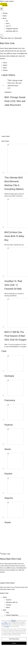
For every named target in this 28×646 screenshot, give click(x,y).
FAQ (7, 612)
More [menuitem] (4, 18)
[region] (14, 631)
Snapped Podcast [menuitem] (12, 28)
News (5, 68)
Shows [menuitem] (5, 13)
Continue (14, 643)
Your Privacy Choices (14, 638)
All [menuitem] (7, 21)
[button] (1, 8)
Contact (8, 605)
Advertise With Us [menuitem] (12, 31)
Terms (5, 622)
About (8, 607)
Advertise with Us (11, 602)
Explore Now (4, 593)
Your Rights (6, 626)
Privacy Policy (4, 623)
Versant (13, 620)
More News (5, 141)
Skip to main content (7, 1)
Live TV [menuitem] (8, 26)
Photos (5, 70)
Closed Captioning (12, 615)
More (7, 23)
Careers (8, 600)
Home (5, 62)
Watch (5, 65)
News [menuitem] (5, 16)
